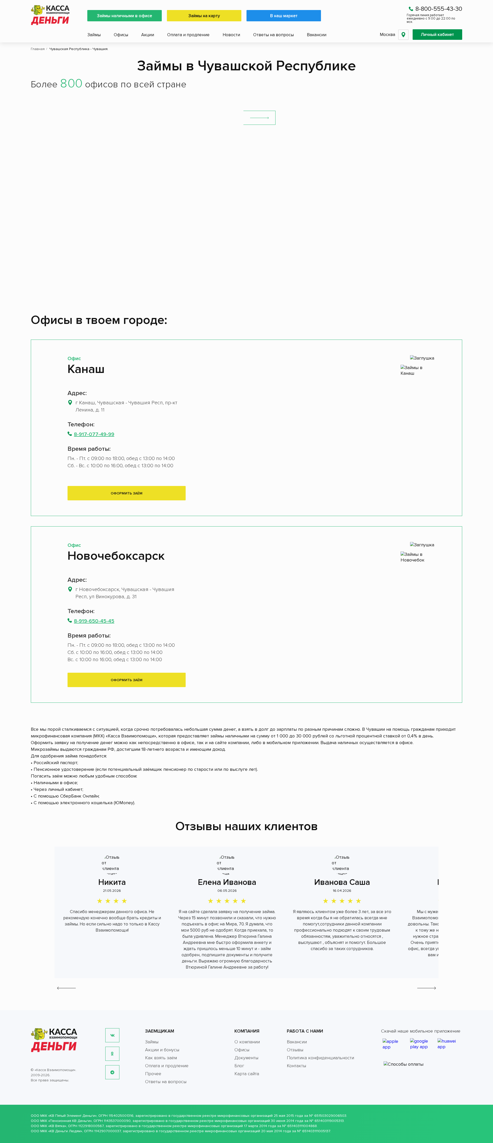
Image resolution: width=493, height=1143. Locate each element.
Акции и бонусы (162, 1050)
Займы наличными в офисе (124, 15)
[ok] (112, 1054)
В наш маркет (284, 15)
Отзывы (295, 1050)
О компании (247, 1042)
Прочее (153, 1073)
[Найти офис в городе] (259, 118)
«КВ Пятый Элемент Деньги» (72, 1115)
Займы (94, 35)
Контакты (296, 1066)
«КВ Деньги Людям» (65, 1131)
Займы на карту (204, 15)
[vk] (112, 1035)
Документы (246, 1058)
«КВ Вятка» (57, 1126)
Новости (231, 35)
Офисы (121, 35)
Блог (239, 1066)
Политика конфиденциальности (320, 1058)
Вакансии (316, 35)
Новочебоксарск (116, 555)
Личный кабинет (437, 34)
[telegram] (112, 1072)
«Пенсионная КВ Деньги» (70, 1121)
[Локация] (403, 35)
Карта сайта (246, 1073)
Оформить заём (127, 493)
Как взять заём (161, 1058)
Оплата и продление (188, 35)
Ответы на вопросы (273, 35)
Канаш (86, 369)
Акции (147, 35)
